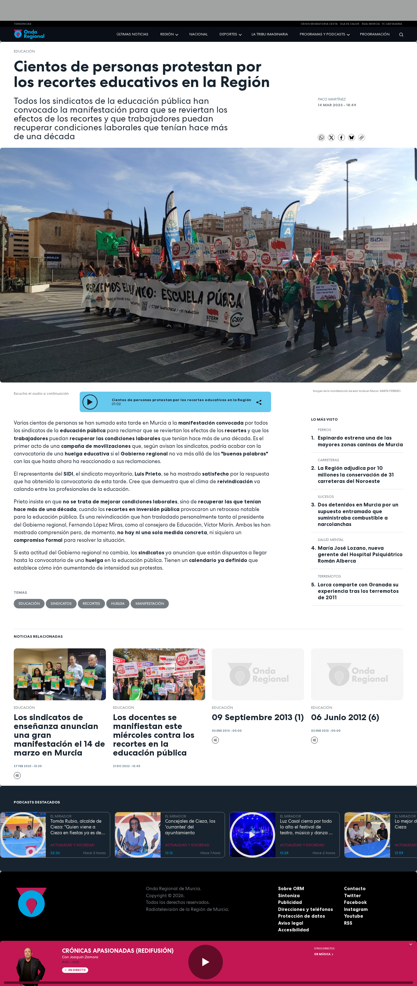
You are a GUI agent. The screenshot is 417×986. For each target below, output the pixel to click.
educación (24, 51)
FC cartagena (392, 23)
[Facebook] (342, 137)
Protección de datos (301, 916)
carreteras (328, 460)
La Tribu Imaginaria (270, 34)
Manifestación (150, 603)
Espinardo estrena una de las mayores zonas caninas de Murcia (360, 441)
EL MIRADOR (60, 816)
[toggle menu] (177, 34)
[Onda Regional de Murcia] (29, 34)
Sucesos (326, 496)
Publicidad (290, 902)
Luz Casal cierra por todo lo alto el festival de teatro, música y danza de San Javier (307, 827)
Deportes (228, 34)
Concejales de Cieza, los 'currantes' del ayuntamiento (190, 827)
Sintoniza (289, 895)
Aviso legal (290, 923)
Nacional (198, 34)
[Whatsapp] (321, 137)
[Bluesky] (352, 137)
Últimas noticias (132, 34)
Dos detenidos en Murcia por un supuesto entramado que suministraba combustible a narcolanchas (358, 514)
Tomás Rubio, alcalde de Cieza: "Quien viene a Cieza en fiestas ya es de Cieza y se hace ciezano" (75, 827)
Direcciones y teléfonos (305, 909)
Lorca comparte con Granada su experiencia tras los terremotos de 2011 (358, 591)
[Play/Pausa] (205, 962)
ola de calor (349, 23)
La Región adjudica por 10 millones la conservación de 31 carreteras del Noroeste (356, 474)
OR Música (322, 954)
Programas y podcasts (322, 34)
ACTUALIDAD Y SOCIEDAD (72, 845)
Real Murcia (371, 23)
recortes (91, 603)
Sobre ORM (291, 888)
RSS (348, 923)
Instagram (356, 909)
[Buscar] (399, 34)
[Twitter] (332, 137)
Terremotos (329, 576)
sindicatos (61, 603)
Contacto (355, 888)
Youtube (353, 916)
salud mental (330, 539)
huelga (118, 603)
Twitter (352, 895)
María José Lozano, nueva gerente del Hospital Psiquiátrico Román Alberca (360, 554)
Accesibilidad (293, 930)
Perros (324, 429)
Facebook (355, 902)
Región (167, 34)
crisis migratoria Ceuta (319, 23)
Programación (375, 34)
